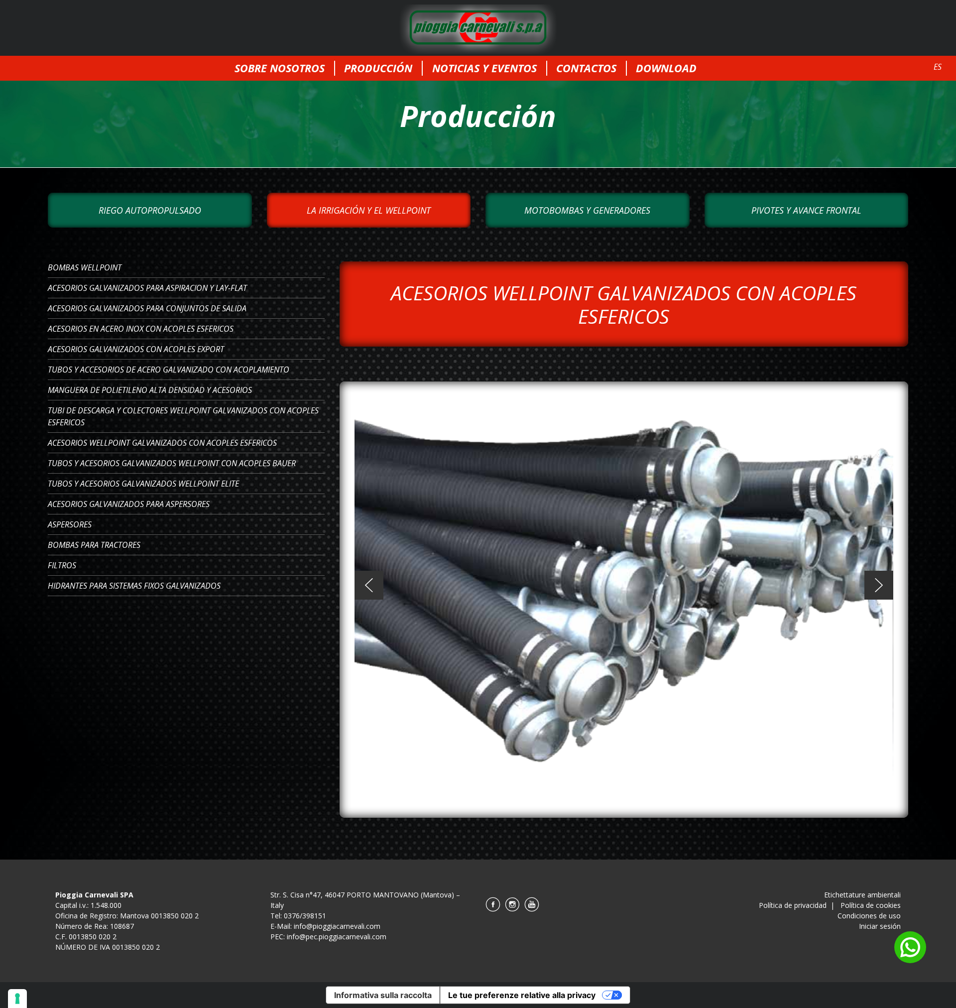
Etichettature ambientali (862, 894)
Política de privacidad (793, 905)
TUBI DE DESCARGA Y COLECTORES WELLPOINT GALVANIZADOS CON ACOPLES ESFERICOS (183, 416)
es (938, 66)
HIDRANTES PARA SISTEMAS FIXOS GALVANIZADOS (134, 585)
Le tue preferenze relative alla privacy (522, 995)
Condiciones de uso (869, 915)
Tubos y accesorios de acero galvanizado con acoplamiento (168, 369)
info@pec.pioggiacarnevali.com (336, 936)
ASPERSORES (70, 524)
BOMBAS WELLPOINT (84, 267)
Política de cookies (870, 905)
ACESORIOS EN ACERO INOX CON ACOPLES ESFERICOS (141, 328)
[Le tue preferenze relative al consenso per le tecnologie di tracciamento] (17, 998)
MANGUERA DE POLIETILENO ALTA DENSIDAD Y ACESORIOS (150, 389)
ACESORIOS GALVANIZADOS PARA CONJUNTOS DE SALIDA (147, 308)
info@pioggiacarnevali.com (337, 926)
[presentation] (369, 585)
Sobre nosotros (280, 68)
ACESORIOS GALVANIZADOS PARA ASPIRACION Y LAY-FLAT (147, 287)
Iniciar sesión (880, 926)
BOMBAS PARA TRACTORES (94, 544)
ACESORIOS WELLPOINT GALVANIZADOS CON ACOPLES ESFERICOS (162, 442)
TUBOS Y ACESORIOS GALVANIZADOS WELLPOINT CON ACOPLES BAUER (172, 463)
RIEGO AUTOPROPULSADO (150, 210)
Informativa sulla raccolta (383, 995)
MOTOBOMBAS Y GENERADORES (587, 210)
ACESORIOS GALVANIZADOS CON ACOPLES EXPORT (136, 349)
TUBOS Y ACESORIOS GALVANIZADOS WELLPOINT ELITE (143, 483)
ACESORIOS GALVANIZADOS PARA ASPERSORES (129, 504)
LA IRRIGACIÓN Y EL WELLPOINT (369, 210)
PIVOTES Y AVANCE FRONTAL (806, 210)
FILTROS (62, 565)
